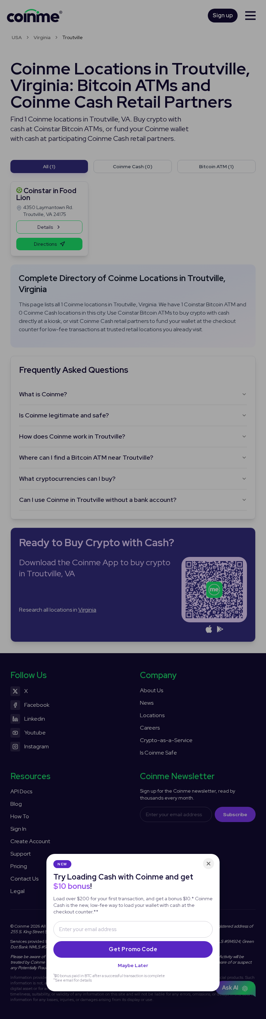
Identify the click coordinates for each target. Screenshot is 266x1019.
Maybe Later (133, 965)
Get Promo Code (133, 949)
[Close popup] (208, 863)
